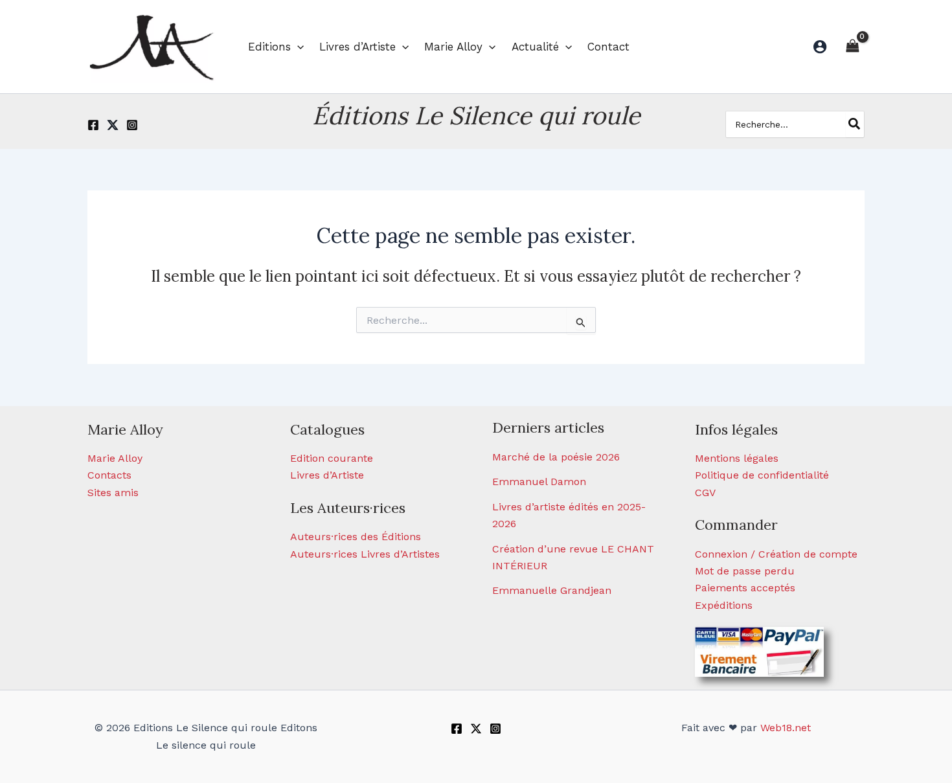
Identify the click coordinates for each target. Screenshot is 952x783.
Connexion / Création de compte (776, 554)
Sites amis (113, 492)
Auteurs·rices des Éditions (355, 536)
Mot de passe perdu (745, 571)
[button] (297, 47)
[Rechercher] (855, 124)
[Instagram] (132, 125)
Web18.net (785, 727)
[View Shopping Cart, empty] (852, 46)
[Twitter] (113, 125)
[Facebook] (93, 125)
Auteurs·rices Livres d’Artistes (365, 554)
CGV (705, 492)
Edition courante (331, 458)
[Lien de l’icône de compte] (820, 47)
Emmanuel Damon (539, 481)
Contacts (109, 475)
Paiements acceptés (745, 588)
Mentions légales (736, 458)
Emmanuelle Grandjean (551, 590)
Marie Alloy (114, 458)
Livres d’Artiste (327, 475)
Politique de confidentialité (762, 475)
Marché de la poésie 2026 (556, 457)
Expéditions (724, 605)
